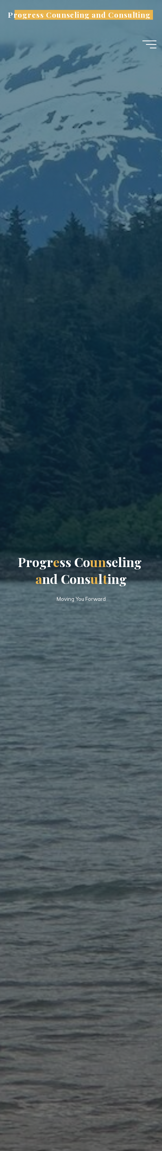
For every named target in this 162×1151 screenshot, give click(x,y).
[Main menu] (149, 44)
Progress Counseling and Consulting (79, 15)
